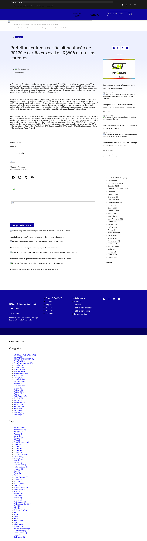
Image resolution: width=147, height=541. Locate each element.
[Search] (130, 14)
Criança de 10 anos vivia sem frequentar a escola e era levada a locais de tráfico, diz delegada (119, 108)
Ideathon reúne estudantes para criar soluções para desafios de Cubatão (34, 248)
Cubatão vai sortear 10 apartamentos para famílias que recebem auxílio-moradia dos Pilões (40, 259)
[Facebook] (13, 177)
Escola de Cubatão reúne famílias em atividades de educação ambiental (34, 269)
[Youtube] (134, 4)
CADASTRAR (14, 313)
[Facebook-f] (122, 4)
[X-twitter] (130, 4)
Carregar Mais (110, 155)
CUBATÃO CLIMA (86, 14)
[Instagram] (126, 4)
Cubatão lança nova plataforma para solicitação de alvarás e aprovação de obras (37, 237)
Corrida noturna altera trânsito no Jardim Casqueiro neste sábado (34, 6)
